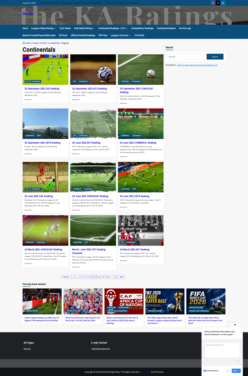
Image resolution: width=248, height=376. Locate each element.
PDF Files (103, 35)
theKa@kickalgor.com (101, 348)
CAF (27, 81)
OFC (86, 242)
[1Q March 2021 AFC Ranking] (141, 230)
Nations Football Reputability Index (39, 35)
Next (121, 277)
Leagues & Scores (119, 35)
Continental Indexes (166, 28)
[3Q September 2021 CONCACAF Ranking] (141, 69)
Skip (228, 371)
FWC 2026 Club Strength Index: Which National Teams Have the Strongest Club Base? (205, 320)
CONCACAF (125, 81)
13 (103, 277)
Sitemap (27, 348)
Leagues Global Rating (42, 28)
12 (99, 277)
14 (107, 277)
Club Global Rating (83, 28)
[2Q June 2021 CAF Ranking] (45, 177)
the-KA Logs (185, 28)
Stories (36, 43)
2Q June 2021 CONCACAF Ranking (90, 196)
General (85, 311)
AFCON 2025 (111, 308)
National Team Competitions (117, 311)
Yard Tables (65, 28)
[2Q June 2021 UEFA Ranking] (141, 177)
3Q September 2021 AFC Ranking (89, 88)
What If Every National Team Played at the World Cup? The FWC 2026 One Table (82, 319)
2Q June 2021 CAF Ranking (39, 196)
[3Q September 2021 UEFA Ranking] (45, 123)
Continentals (54, 43)
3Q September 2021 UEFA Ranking (42, 142)
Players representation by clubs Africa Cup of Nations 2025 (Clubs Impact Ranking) (122, 320)
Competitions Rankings (142, 28)
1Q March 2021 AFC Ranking (134, 249)
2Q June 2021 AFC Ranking (86, 142)
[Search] (223, 31)
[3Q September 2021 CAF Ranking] (45, 69)
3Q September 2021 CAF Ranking (42, 88)
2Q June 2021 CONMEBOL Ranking (138, 142)
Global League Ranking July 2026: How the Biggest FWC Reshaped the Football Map (42, 319)
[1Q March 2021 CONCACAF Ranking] (45, 230)
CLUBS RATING (123, 308)
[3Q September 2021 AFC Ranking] (93, 69)
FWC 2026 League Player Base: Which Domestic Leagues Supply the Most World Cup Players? (164, 320)
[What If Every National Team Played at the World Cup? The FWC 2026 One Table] (83, 301)
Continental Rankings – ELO (111, 28)
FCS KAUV (139, 35)
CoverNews (145, 372)
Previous (66, 277)
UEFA (39, 136)
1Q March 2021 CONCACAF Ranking (43, 249)
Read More (28, 100)
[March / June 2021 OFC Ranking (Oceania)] (93, 230)
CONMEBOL (125, 136)
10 (90, 277)
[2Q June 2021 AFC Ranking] (93, 123)
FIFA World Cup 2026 (73, 311)
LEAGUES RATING (32, 311)
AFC (74, 81)
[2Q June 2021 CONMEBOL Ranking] (141, 123)
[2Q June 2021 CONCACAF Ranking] (93, 177)
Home (25, 28)
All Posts (63, 35)
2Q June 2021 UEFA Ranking (134, 196)
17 (116, 277)
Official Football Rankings (83, 35)
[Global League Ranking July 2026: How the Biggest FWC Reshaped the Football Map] (42, 301)
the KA (28, 13)
